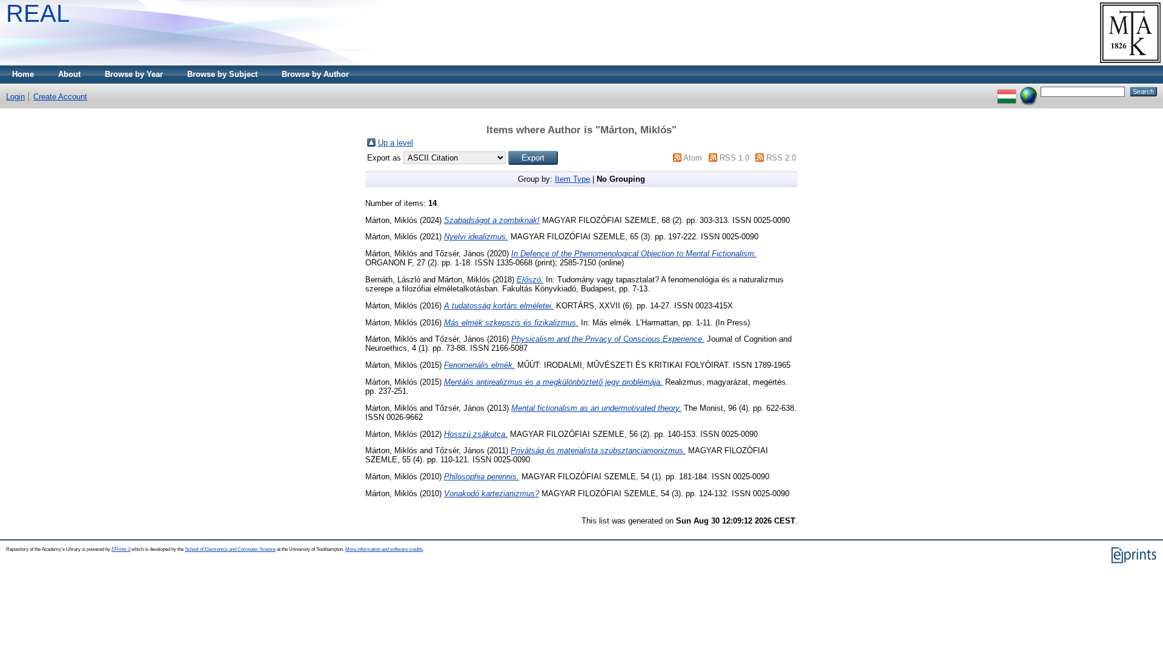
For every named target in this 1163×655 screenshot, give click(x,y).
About (69, 74)
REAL (38, 13)
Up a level (395, 142)
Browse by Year (134, 74)
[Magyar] (1006, 91)
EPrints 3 (120, 549)
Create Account (60, 96)
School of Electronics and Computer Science (230, 549)
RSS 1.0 (734, 157)
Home (23, 74)
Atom (692, 157)
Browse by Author (315, 74)
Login (15, 96)
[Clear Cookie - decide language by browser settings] (1028, 91)
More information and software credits (384, 549)
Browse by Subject (222, 74)
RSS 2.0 (781, 157)
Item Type (572, 179)
